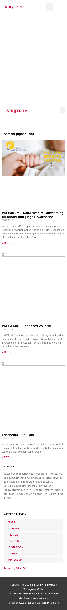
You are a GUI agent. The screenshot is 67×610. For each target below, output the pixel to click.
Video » (7, 243)
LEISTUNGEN (15, 547)
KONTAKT (13, 553)
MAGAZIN (13, 528)
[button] (49, 7)
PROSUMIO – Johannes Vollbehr (26, 326)
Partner (13, 541)
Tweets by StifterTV (15, 568)
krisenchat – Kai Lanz (18, 435)
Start (11, 522)
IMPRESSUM (14, 559)
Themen (12, 534)
